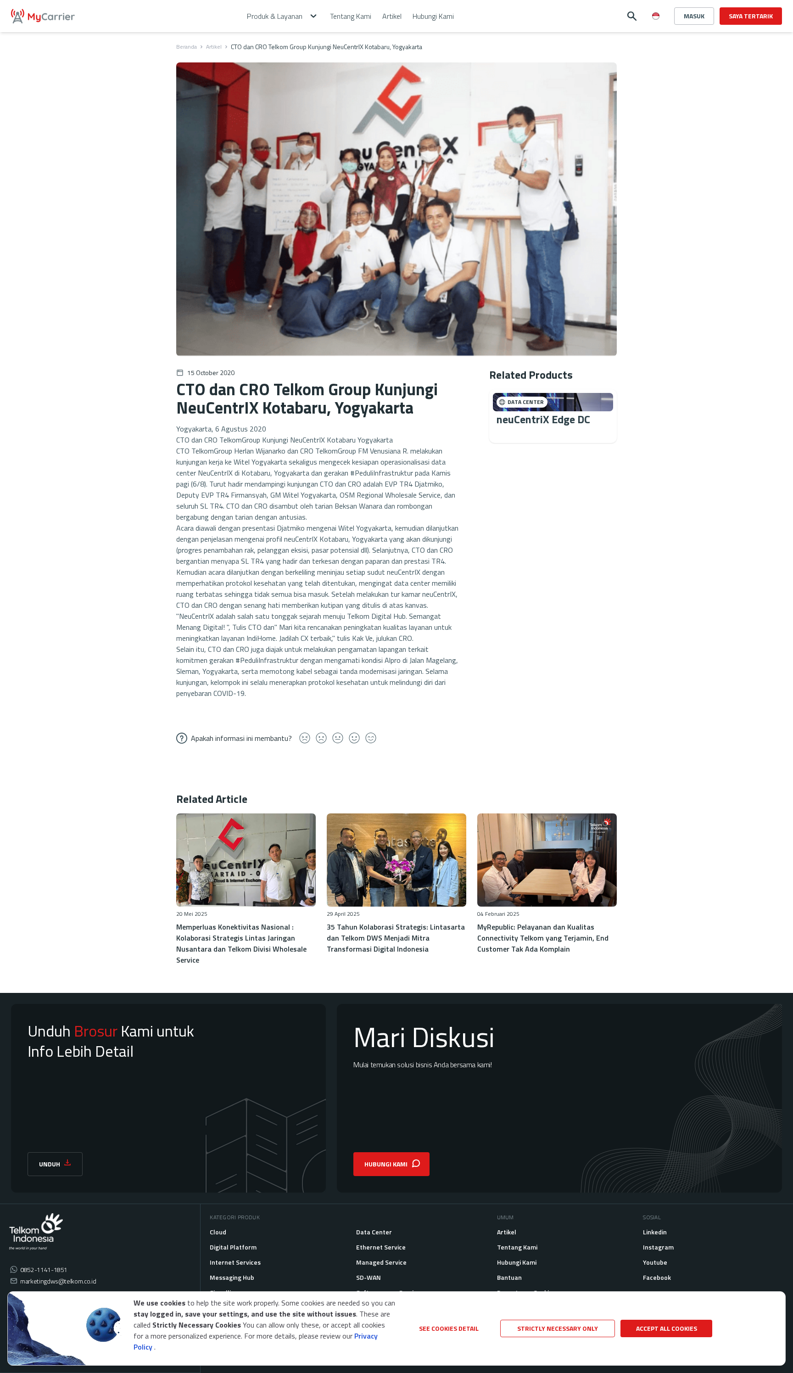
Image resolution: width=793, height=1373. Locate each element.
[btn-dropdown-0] (656, 34)
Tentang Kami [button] (350, 16)
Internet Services (235, 1262)
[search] (631, 16)
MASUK (694, 16)
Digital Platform (233, 1247)
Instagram (658, 1247)
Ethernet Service (381, 1247)
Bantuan (509, 1277)
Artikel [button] (392, 16)
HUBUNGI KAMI (386, 1164)
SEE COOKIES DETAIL (449, 1328)
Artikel (214, 46)
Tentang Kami (517, 1247)
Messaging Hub (232, 1277)
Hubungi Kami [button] (433, 16)
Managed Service (381, 1262)
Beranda (186, 46)
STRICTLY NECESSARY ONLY (557, 1328)
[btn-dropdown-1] (656, 48)
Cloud (218, 1232)
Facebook (657, 1277)
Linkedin (655, 1232)
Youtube (655, 1262)
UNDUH (49, 1164)
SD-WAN (368, 1277)
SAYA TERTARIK (751, 16)
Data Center (374, 1232)
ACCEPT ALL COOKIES (666, 1328)
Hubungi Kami (516, 1262)
